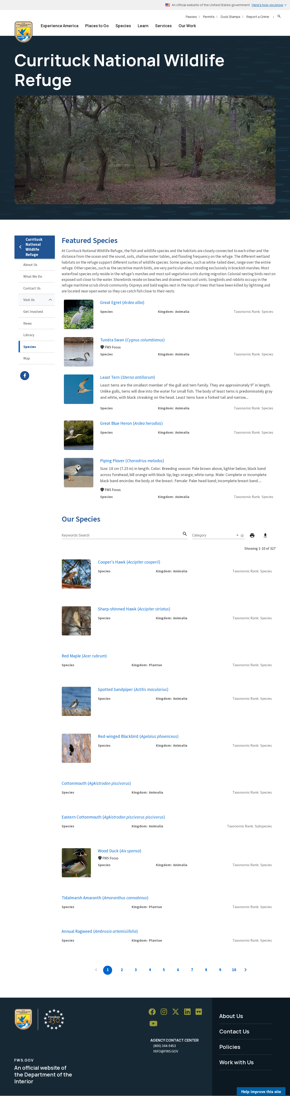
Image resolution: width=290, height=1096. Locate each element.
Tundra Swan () (132, 340)
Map (26, 358)
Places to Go (97, 25)
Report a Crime (257, 17)
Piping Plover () (132, 460)
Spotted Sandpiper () (133, 689)
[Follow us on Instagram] (165, 1012)
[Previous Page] (96, 970)
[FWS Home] (23, 32)
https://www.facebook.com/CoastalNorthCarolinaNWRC (37, 375)
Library (28, 335)
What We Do (32, 276)
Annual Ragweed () (100, 931)
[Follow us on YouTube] (155, 1023)
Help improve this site (261, 1091)
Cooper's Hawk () (129, 562)
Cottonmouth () (96, 783)
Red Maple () (84, 656)
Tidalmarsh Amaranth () (105, 897)
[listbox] (215, 535)
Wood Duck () (119, 850)
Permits (209, 17)
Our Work (187, 25)
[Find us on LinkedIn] (189, 1012)
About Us (30, 264)
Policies (229, 1046)
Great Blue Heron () (131, 423)
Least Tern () (127, 377)
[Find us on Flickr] (200, 1012)
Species (123, 25)
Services (163, 25)
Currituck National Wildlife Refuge (34, 247)
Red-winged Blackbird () (138, 736)
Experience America (59, 25)
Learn (143, 25)
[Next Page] (245, 970)
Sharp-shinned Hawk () (134, 609)
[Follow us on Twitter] (177, 1012)
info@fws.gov (165, 1051)
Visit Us (29, 299)
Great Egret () (122, 302)
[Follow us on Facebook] (153, 1012)
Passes (191, 17)
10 (234, 969)
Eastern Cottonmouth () (113, 817)
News (27, 323)
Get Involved (33, 311)
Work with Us (236, 1062)
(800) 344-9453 (164, 1045)
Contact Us (32, 288)
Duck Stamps (230, 17)
